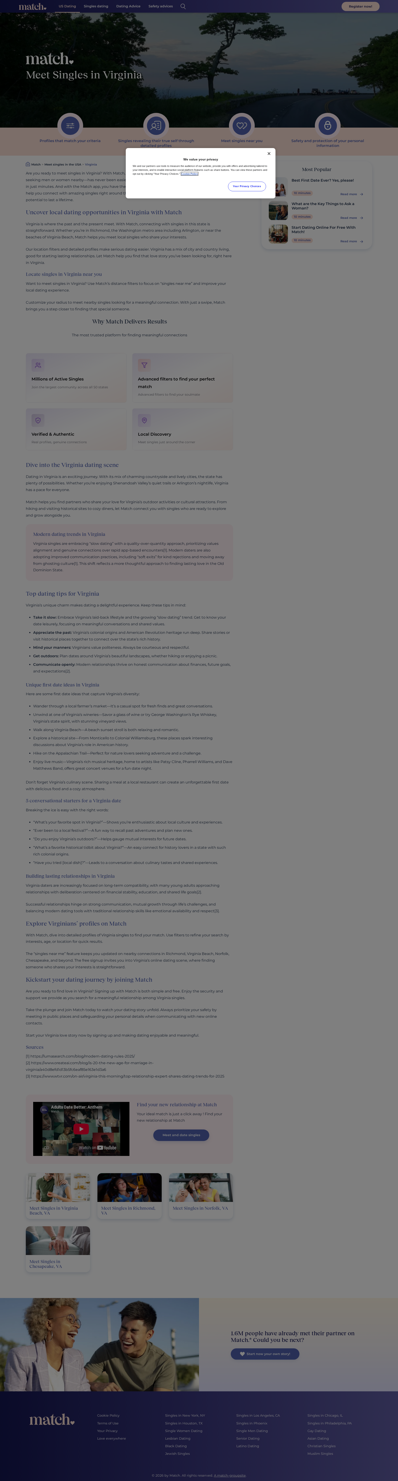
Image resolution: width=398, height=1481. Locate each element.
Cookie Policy (189, 173)
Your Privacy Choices (247, 186)
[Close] (269, 154)
